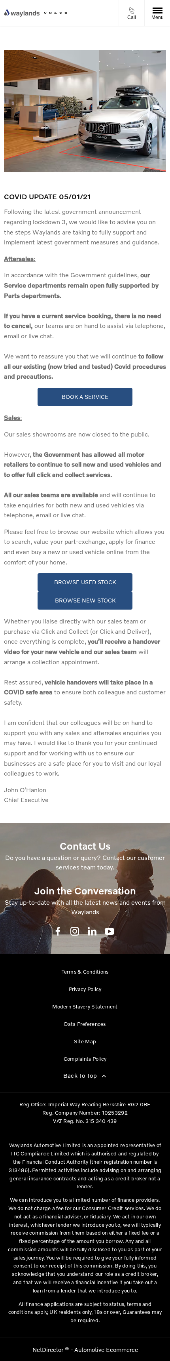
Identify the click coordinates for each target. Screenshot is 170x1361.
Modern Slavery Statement (84, 1006)
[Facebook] (58, 931)
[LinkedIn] (92, 931)
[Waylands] (22, 13)
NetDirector (48, 1349)
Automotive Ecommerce (106, 1349)
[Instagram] (74, 931)
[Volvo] (55, 13)
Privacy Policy (85, 989)
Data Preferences (85, 1024)
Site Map (85, 1041)
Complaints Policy (85, 1059)
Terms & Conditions (85, 971)
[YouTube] (109, 931)
